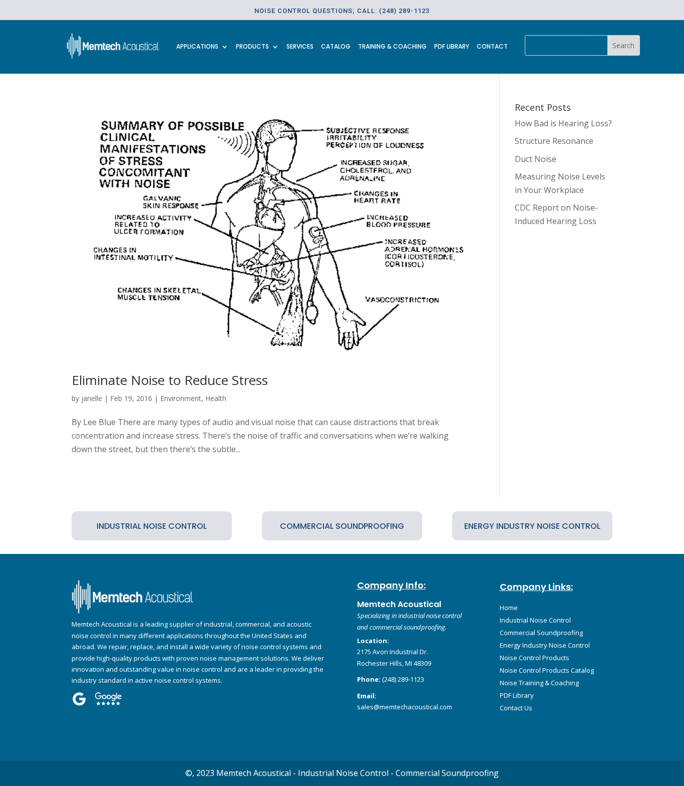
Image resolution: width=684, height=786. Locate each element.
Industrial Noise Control (535, 620)
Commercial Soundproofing (541, 632)
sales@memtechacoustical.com (404, 706)
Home (509, 607)
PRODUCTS (252, 47)
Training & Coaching (392, 47)
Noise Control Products (534, 657)
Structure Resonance (554, 140)
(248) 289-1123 (403, 679)
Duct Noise (535, 158)
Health (215, 398)
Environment (180, 398)
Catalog (336, 47)
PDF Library (451, 47)
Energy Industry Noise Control (545, 645)
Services (299, 47)
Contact (492, 47)
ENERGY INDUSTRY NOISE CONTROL (532, 526)
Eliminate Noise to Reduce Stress (170, 380)
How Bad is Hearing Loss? (563, 123)
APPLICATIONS (197, 47)
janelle (91, 398)
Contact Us (516, 707)
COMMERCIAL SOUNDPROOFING (342, 526)
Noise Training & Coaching (539, 682)
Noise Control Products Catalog (547, 670)
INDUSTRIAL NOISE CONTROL (152, 526)
